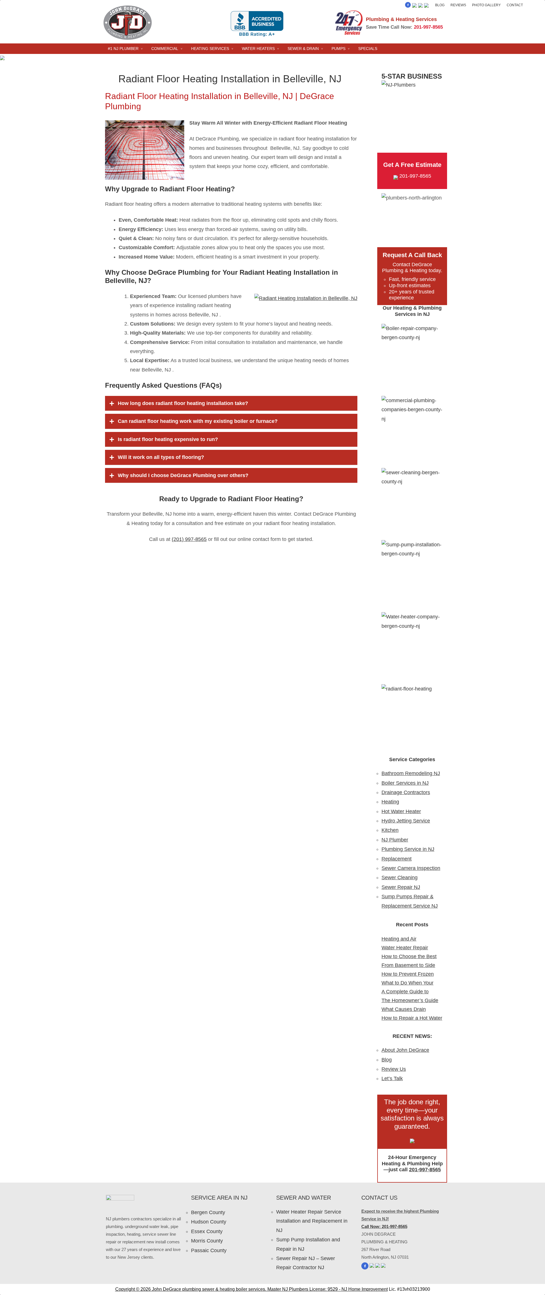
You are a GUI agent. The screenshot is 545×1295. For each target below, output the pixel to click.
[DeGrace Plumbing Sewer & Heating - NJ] (127, 39)
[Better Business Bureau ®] (426, 6)
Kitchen (390, 830)
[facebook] (408, 6)
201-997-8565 (428, 27)
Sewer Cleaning (400, 877)
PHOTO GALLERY (486, 5)
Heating (390, 802)
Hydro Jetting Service (406, 821)
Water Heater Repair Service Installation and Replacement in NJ (311, 1221)
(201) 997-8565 (189, 539)
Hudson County (208, 1222)
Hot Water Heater (401, 811)
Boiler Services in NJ (405, 783)
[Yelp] (414, 6)
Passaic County (209, 1250)
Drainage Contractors (406, 792)
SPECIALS (367, 48)
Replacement (397, 859)
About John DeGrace (405, 1050)
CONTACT (515, 5)
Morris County (207, 1241)
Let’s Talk (392, 1078)
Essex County (207, 1231)
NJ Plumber (395, 840)
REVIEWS (458, 5)
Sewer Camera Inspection (411, 868)
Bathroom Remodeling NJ (411, 773)
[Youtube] (420, 6)
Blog (387, 1060)
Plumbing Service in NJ (408, 849)
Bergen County (208, 1212)
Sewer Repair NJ (401, 887)
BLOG (440, 5)
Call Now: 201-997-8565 (384, 1226)
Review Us (394, 1069)
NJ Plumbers (295, 1289)
